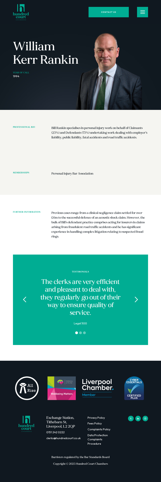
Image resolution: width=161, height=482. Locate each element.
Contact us (108, 12)
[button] (25, 299)
